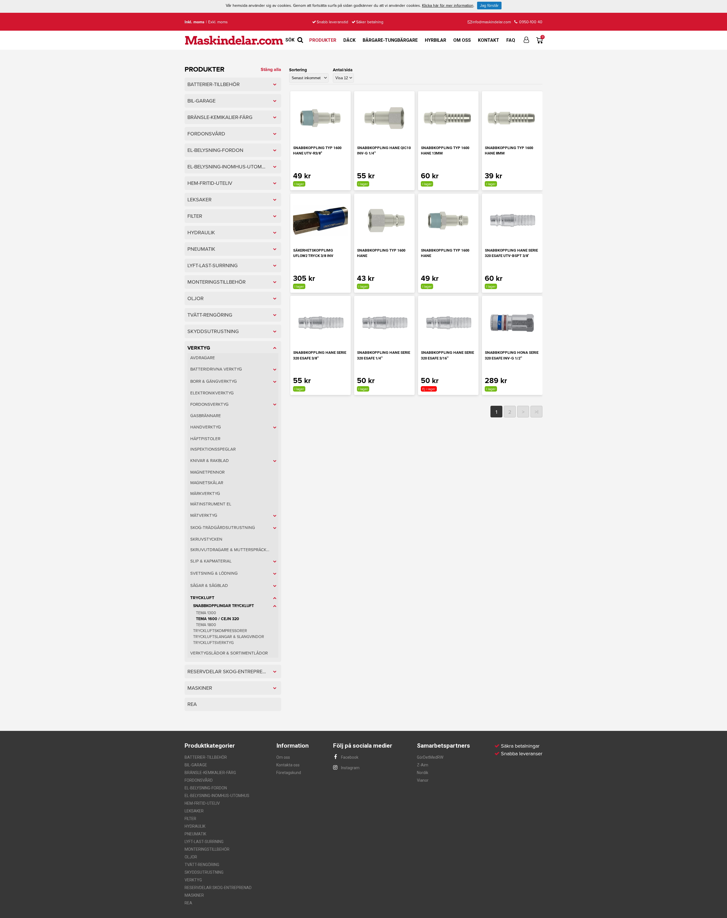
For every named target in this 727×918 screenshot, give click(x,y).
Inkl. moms (194, 22)
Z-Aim (422, 765)
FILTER (190, 818)
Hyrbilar (435, 40)
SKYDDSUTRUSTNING (204, 872)
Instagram (350, 768)
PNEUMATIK (195, 834)
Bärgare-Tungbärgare (390, 40)
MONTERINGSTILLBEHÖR (207, 849)
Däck (349, 40)
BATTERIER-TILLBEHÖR (206, 757)
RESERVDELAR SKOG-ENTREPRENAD (218, 887)
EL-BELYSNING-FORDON (206, 788)
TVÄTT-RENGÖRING (202, 864)
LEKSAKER (194, 811)
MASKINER (194, 895)
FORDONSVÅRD (199, 780)
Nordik (422, 772)
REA (188, 903)
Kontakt (488, 40)
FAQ (510, 40)
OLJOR (191, 857)
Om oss (462, 40)
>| (536, 412)
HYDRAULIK (195, 826)
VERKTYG (193, 880)
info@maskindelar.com (491, 22)
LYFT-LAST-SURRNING (204, 841)
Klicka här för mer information (447, 5)
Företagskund (288, 772)
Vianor (423, 780)
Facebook (349, 757)
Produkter (322, 40)
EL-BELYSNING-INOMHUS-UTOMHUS (217, 795)
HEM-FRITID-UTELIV (202, 803)
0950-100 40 (530, 22)
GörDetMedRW (430, 757)
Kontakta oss (288, 765)
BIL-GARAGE (196, 765)
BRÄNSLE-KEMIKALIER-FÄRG (210, 772)
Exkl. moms (218, 22)
